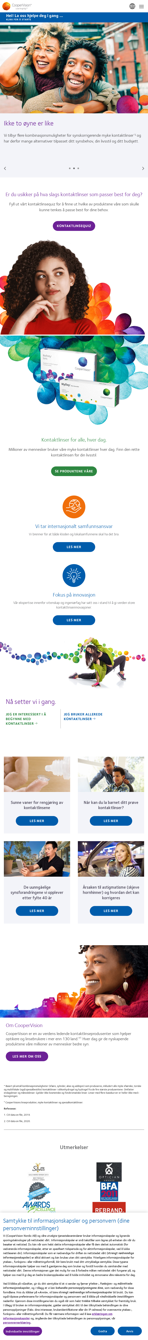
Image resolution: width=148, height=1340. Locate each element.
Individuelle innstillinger (23, 1331)
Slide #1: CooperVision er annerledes (70, 168)
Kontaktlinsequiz (74, 225)
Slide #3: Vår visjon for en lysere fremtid (78, 168)
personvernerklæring (16, 1322)
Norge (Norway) (133, 6)
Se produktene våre (74, 471)
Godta (102, 1331)
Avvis (129, 1331)
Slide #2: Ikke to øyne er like (74, 168)
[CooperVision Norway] (74, 6)
